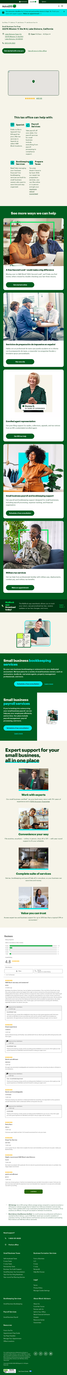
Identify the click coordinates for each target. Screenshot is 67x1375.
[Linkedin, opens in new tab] (51, 1354)
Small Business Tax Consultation (14, 1272)
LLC (35, 1261)
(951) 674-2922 (10, 43)
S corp (36, 1264)
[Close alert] (64, 11)
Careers (36, 1317)
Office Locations (8, 1341)
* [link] (27, 799)
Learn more (61, 606)
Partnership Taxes (9, 1266)
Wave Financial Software (42, 1314)
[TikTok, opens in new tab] (36, 1354)
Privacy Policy (38, 1288)
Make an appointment (31, 13)
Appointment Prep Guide (11, 1333)
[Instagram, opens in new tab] (46, 1354)
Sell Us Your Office (40, 1312)
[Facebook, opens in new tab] (41, 1354)
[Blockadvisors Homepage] (33, 1)
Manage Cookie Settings (42, 1290)
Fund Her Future (39, 1306)
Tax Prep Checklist (9, 1336)
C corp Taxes (7, 1264)
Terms (36, 1285)
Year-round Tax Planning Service (14, 1277)
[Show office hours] (49, 34)
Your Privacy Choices (23, 1371)
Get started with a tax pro (14, 51)
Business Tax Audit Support (12, 1269)
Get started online (20, 285)
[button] (58, 6)
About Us (37, 1304)
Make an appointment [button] (20, 588)
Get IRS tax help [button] (20, 436)
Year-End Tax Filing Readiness (13, 1274)
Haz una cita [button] (20, 362)
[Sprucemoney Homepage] (44, 1)
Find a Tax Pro (8, 1330)
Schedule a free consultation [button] (20, 513)
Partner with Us (39, 1309)
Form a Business (39, 1258)
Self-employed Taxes (10, 1258)
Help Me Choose (39, 1272)
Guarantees (37, 1322)
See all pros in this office (37, 51)
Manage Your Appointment (12, 1338)
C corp (36, 1266)
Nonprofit (37, 1269)
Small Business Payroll (10, 1317)
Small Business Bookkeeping (12, 1304)
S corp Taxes (7, 1261)
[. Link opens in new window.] (9, 1371)
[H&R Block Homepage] (23, 1)
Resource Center (39, 1320)
